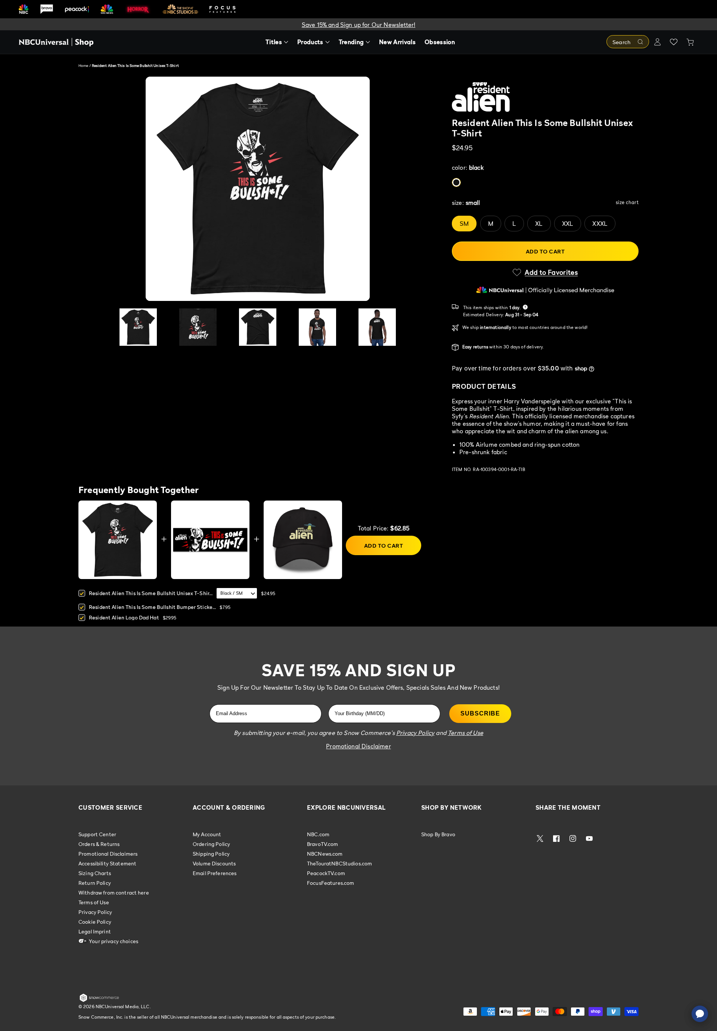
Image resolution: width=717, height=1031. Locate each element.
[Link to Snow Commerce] (99, 1000)
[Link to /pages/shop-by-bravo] (47, 9)
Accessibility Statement (107, 863)
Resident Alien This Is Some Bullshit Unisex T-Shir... (150, 593)
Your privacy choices (113, 941)
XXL (567, 223)
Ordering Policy (211, 844)
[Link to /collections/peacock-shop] (77, 9)
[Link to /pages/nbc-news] (107, 9)
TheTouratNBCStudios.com (339, 863)
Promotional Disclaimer (358, 746)
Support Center (97, 834)
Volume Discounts (214, 863)
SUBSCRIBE (480, 713)
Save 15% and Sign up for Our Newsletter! (358, 24)
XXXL (600, 223)
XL (539, 223)
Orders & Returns (99, 844)
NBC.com (318, 834)
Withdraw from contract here (113, 892)
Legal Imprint (94, 931)
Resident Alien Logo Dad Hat (124, 617)
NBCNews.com (325, 853)
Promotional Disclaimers (107, 853)
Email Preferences (214, 873)
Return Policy (94, 883)
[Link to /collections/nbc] (23, 9)
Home (83, 65)
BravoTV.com (322, 844)
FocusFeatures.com (330, 883)
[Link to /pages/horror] (138, 9)
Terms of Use (93, 902)
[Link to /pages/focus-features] (222, 9)
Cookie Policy (94, 921)
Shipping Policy (211, 853)
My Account (207, 834)
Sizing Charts (94, 873)
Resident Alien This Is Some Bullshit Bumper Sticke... (152, 607)
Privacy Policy (95, 912)
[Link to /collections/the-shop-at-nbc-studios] (180, 9)
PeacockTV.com (326, 873)
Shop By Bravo (438, 834)
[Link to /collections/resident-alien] (545, 97)
